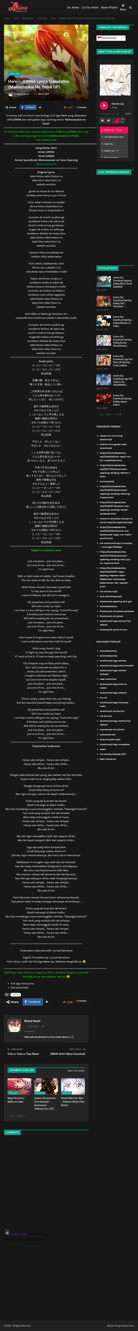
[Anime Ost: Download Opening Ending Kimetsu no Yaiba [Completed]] (103, 320)
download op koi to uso (113, 629)
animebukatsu (108, 606)
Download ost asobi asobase (117, 611)
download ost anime (112, 729)
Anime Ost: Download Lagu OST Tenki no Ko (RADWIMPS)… (123, 380)
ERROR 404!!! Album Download (67, 1053)
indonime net (107, 734)
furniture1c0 (107, 481)
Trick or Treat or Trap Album (23, 1053)
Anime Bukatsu (108, 655)
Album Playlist (109, 7)
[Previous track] (102, 120)
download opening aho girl (116, 601)
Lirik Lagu (14, 74)
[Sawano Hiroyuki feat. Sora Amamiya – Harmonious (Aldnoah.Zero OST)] (46, 1086)
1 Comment (81, 107)
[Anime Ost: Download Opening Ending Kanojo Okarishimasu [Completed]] (103, 340)
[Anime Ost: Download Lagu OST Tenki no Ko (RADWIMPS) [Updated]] (103, 379)
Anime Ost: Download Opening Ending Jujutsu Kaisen (122, 400)
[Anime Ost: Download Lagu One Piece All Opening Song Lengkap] (103, 360)
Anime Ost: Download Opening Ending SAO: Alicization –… (122, 302)
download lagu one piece (115, 744)
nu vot (103, 697)
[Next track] (108, 120)
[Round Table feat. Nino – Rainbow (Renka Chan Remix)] (73, 1086)
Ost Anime (73, 7)
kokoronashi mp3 (110, 739)
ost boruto (106, 716)
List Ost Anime (90, 7)
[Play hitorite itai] (104, 105)
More (123, 9)
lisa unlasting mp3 (111, 596)
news (103, 749)
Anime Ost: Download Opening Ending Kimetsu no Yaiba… (122, 321)
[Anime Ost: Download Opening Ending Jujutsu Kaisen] (103, 399)
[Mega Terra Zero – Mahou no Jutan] (19, 1086)
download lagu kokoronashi (116, 665)
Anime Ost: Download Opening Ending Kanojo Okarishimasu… (122, 341)
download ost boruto (112, 711)
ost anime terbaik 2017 (113, 754)
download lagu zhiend (113, 692)
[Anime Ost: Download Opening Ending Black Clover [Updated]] (103, 281)
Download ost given (111, 616)
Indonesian (108, 37)
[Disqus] (46, 1182)
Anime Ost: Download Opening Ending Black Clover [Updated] (122, 282)
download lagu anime (113, 660)
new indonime (108, 679)
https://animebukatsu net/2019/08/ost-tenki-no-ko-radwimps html (116, 456)
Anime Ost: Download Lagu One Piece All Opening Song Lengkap (123, 361)
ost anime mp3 (108, 591)
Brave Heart (128, 1325)
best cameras (108, 759)
